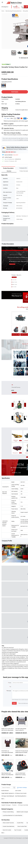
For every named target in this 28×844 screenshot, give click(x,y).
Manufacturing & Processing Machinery (13, 11)
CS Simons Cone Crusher (21, 793)
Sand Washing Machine (20, 796)
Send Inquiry (14, 92)
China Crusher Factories (8, 822)
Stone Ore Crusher (7, 830)
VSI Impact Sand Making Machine (8, 796)
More (2, 832)
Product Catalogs (22, 787)
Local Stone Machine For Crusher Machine (12, 815)
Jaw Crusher (18, 790)
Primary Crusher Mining (8, 812)
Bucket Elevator (5, 790)
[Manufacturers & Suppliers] (14, 2)
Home (2, 11)
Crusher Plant (20, 822)
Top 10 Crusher (17, 830)
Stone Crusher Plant (22, 826)
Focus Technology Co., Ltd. (18, 838)
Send (14, 703)
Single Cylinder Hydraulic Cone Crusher (8, 793)
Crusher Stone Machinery (8, 826)
